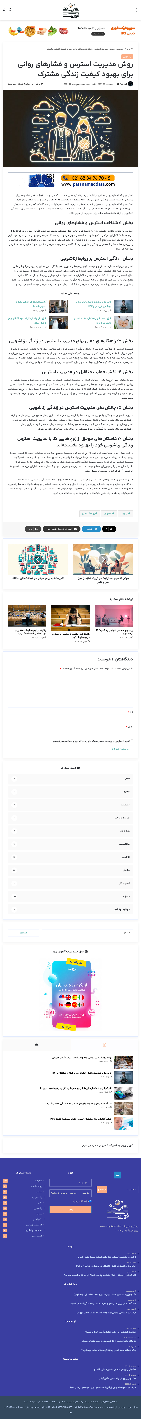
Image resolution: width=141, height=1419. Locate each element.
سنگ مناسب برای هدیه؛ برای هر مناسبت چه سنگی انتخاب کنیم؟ (78, 1104)
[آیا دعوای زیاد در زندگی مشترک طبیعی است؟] (58, 306)
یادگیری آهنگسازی (111, 1145)
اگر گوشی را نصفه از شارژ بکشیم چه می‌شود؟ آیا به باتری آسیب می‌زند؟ (76, 1088)
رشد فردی (37, 1197)
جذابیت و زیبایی (34, 1225)
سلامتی (38, 1192)
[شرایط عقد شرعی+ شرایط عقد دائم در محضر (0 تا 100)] (123, 322)
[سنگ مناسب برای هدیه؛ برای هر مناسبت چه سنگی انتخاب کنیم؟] (123, 1108)
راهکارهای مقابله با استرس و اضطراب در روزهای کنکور (71, 635)
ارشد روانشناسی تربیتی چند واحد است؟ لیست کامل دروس (82, 1058)
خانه (128, 49)
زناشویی (120, 49)
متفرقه (38, 1181)
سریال (85, 1145)
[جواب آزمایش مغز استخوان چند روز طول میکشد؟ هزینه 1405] (123, 1123)
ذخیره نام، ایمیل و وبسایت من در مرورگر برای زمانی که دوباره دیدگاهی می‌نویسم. (91, 741)
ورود (70, 1209)
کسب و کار (37, 1236)
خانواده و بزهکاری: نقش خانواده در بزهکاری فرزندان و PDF (82, 1073)
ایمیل (129, 726)
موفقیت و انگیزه (33, 1230)
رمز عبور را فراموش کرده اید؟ (63, 1193)
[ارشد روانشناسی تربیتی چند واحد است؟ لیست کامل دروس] (123, 1062)
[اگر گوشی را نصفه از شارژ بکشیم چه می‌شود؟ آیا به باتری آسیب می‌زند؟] (123, 1093)
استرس (108, 513)
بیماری (39, 1214)
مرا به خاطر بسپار (81, 1201)
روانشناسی (88, 513)
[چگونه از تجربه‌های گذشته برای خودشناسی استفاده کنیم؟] (27, 616)
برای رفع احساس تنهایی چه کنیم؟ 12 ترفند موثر (114, 632)
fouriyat (123, 84)
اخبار (40, 1203)
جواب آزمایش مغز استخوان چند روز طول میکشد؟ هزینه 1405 (81, 1119)
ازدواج (124, 513)
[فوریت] (71, 10)
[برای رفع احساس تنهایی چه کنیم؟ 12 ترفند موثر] (114, 616)
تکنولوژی (37, 1219)
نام (130, 712)
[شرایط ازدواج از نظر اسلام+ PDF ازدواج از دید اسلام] (58, 322)
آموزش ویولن (126, 1145)
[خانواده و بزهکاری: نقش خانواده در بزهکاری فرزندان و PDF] (123, 306)
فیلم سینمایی (94, 1145)
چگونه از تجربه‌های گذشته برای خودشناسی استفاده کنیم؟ (30, 632)
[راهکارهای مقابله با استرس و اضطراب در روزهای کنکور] (70, 618)
